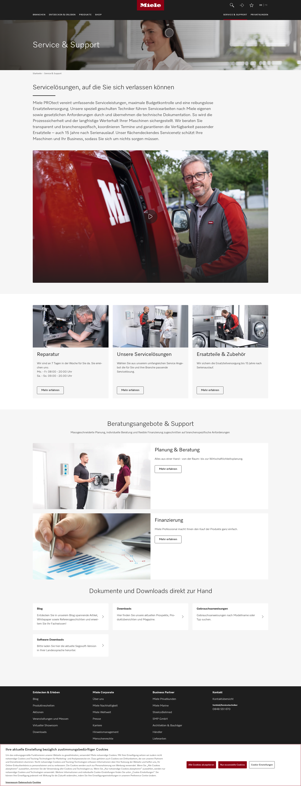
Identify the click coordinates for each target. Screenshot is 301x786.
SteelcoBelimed (162, 712)
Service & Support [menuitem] (235, 15)
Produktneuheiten (44, 705)
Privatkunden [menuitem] (259, 15)
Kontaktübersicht (223, 699)
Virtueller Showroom (45, 725)
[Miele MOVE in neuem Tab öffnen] (242, 5)
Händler (157, 732)
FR (266, 5)
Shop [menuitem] (98, 15)
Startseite (37, 74)
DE (260, 5)
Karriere (97, 725)
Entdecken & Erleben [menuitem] (62, 15)
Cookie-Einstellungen (262, 765)
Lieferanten (159, 738)
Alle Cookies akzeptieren (201, 765)
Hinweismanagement (106, 732)
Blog (35, 699)
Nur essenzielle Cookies (232, 765)
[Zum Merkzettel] (251, 5)
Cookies (36, 782)
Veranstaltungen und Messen (50, 719)
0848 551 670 (221, 709)
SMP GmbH (160, 719)
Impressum (12, 782)
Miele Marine (161, 705)
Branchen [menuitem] (39, 15)
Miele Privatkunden (164, 699)
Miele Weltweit (102, 712)
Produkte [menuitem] (85, 15)
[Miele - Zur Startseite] (150, 5)
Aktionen (38, 712)
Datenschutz (25, 782)
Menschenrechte (103, 738)
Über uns (98, 699)
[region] (150, 765)
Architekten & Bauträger (167, 725)
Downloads (40, 732)
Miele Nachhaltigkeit (105, 705)
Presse (97, 719)
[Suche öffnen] (232, 5)
